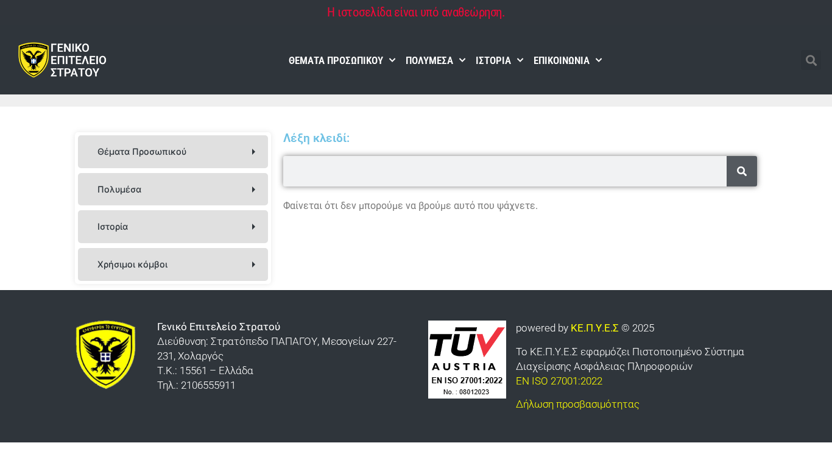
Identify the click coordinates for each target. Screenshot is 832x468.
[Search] (742, 171)
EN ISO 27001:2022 (559, 381)
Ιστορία (493, 60)
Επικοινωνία (562, 60)
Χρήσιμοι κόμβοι (132, 264)
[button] (811, 60)
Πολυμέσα (429, 60)
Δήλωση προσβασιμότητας (578, 404)
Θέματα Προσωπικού (336, 60)
